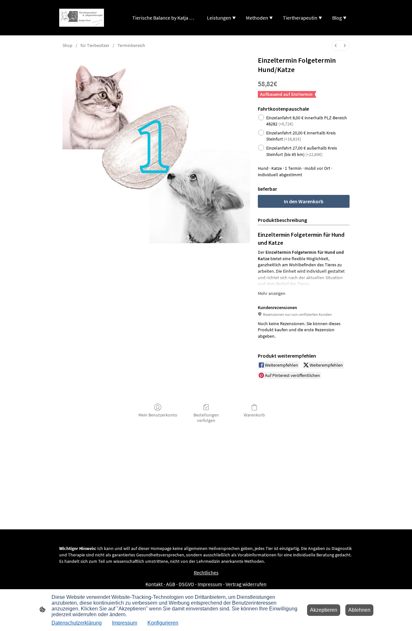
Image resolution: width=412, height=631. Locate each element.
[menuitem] (335, 45)
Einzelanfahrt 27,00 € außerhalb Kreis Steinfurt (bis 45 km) (301, 151)
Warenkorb (254, 415)
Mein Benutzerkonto (157, 415)
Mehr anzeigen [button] (272, 293)
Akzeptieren (323, 610)
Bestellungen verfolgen (206, 417)
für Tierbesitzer (94, 45)
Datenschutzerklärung (77, 623)
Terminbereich (131, 45)
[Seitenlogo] (81, 17)
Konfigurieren (162, 623)
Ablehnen (359, 610)
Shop (67, 45)
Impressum (124, 623)
